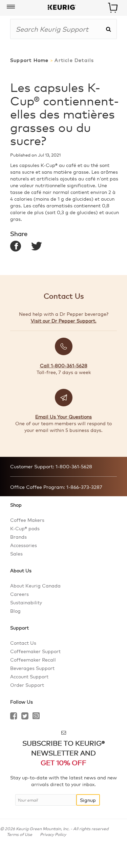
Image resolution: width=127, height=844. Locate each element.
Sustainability (26, 602)
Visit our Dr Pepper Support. (64, 320)
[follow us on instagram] (36, 717)
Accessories (23, 545)
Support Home (29, 60)
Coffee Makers (27, 520)
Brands (18, 537)
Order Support (27, 685)
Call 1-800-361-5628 (63, 365)
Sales (16, 553)
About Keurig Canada (35, 585)
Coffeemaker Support (35, 651)
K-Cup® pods (25, 528)
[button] (11, 7)
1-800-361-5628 (73, 466)
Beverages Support (32, 668)
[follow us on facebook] (13, 717)
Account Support (29, 676)
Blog (15, 611)
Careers (19, 594)
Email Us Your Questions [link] (63, 416)
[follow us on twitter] (24, 717)
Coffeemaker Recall (33, 659)
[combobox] (58, 29)
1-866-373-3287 (83, 487)
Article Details (74, 60)
